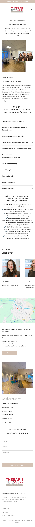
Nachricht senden (17, 465)
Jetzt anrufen (9, 353)
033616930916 (9, 344)
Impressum (5, 512)
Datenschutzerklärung (8, 515)
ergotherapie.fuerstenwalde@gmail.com (17, 346)
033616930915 (12, 341)
